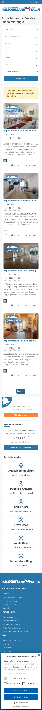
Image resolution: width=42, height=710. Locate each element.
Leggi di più (22, 673)
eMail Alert (6, 644)
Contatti (6, 608)
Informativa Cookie (9, 604)
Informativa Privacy (10, 601)
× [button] (39, 655)
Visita (16, 165)
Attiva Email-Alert (21, 415)
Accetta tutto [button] (21, 690)
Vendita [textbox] (9, 29)
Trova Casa (7, 648)
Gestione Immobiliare (10, 621)
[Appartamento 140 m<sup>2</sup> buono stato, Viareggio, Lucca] (21, 326)
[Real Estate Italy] (3, 2)
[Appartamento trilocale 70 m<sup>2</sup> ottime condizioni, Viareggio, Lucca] (21, 186)
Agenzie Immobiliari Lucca (12, 640)
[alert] (21, 681)
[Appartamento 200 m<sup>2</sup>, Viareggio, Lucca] (21, 256)
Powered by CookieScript (21, 706)
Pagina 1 (20, 391)
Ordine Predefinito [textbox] (13, 71)
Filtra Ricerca (21, 78)
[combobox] (21, 29)
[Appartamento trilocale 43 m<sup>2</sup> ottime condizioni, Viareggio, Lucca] (21, 116)
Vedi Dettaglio (29, 165)
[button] (5, 678)
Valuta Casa (7, 651)
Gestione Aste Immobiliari (12, 624)
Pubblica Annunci (9, 617)
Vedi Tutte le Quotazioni (21, 447)
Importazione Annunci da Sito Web (15, 632)
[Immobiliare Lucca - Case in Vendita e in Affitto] (21, 8)
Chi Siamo (6, 594)
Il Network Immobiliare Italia (13, 597)
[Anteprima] (6, 165)
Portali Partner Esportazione (13, 628)
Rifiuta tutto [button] (21, 697)
